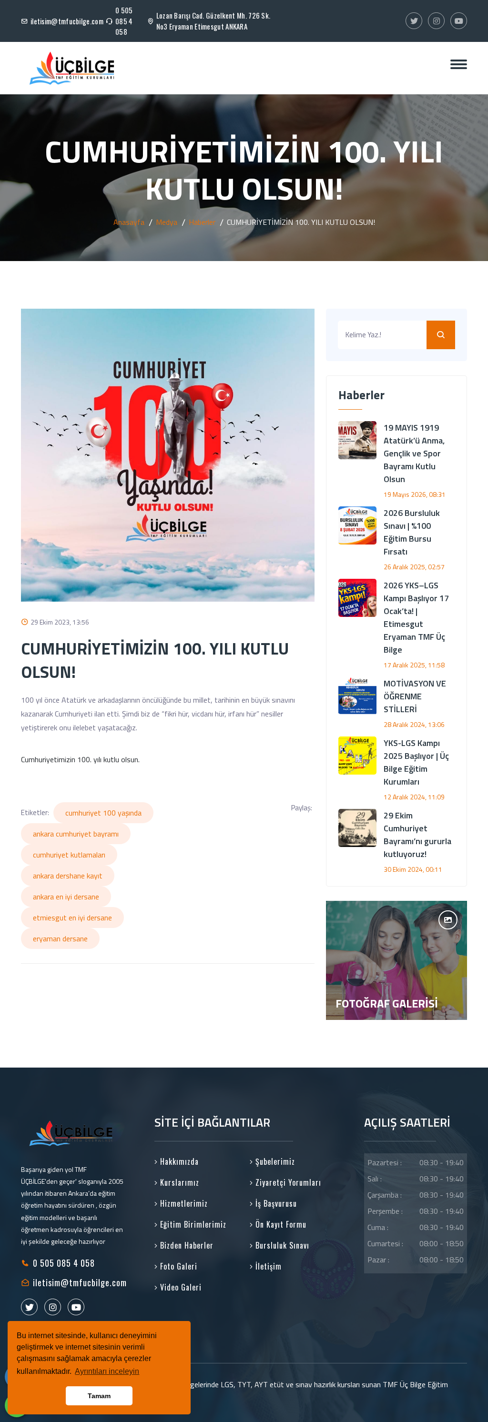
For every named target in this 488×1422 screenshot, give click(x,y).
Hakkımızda (178, 1161)
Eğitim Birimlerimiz (192, 1224)
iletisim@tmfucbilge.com (66, 21)
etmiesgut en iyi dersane (72, 917)
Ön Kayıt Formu (279, 1224)
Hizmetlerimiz (183, 1203)
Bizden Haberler (186, 1245)
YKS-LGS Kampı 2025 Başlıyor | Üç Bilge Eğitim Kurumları (416, 762)
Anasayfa (128, 222)
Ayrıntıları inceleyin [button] (107, 1371)
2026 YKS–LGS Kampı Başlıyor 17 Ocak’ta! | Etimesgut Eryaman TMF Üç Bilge (416, 617)
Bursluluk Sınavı (281, 1245)
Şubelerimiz (274, 1161)
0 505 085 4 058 (124, 21)
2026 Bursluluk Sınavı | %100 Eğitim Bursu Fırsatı (412, 532)
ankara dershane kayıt (67, 875)
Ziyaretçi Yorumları (287, 1182)
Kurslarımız (178, 1182)
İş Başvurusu (275, 1203)
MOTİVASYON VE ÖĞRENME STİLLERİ (415, 696)
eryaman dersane (60, 938)
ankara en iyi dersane (66, 896)
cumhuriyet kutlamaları (69, 854)
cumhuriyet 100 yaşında (103, 812)
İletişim (267, 1266)
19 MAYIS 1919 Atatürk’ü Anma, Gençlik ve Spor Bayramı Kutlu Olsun (414, 453)
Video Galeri (180, 1287)
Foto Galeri (177, 1266)
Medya (166, 222)
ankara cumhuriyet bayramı (76, 833)
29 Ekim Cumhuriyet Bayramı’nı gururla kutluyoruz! (417, 834)
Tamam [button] (99, 1396)
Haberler (202, 222)
